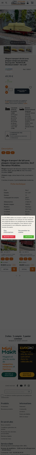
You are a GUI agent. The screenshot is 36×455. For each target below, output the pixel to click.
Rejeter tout (9, 237)
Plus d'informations (8, 231)
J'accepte (28, 237)
